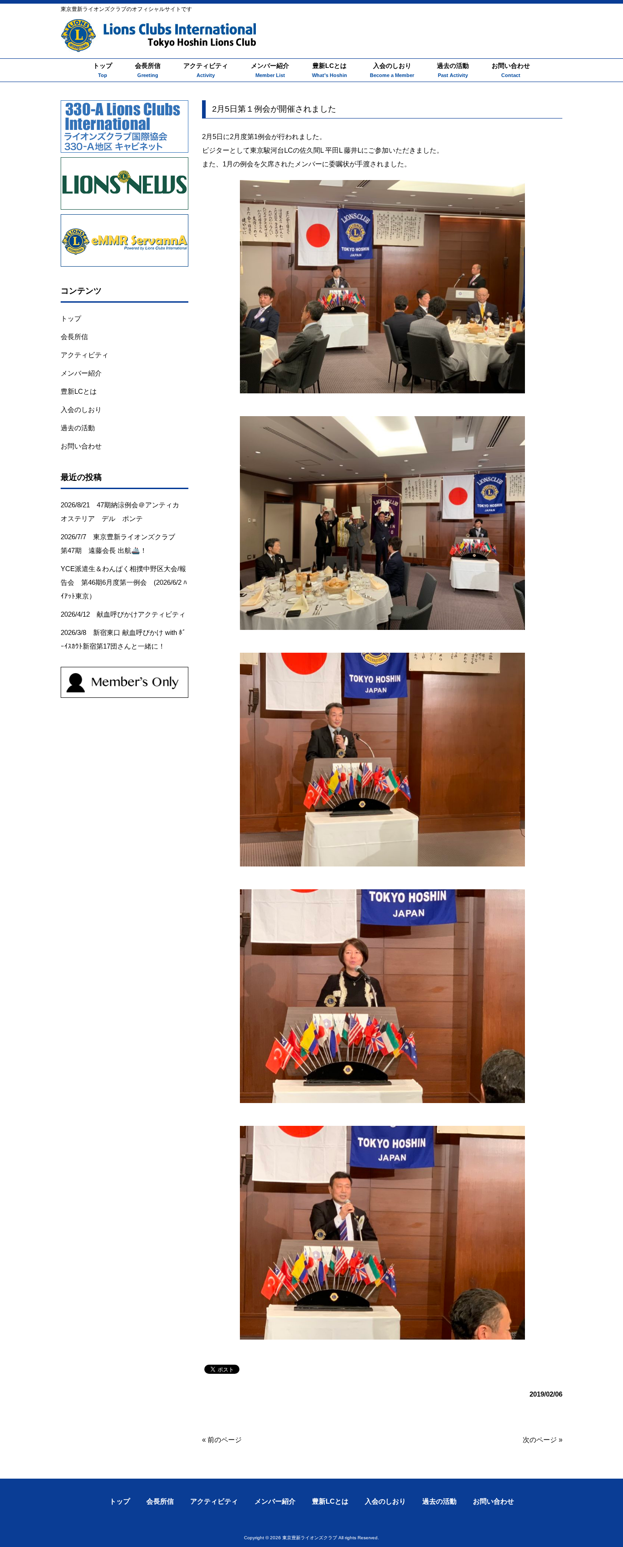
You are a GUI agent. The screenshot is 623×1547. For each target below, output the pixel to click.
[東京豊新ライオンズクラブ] (159, 41)
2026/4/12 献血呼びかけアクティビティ (123, 614)
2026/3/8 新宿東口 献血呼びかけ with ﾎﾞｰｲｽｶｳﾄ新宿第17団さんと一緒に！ (123, 639)
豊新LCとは (79, 391)
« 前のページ (222, 1440)
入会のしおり (81, 409)
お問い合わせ (81, 446)
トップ (71, 318)
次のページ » (542, 1440)
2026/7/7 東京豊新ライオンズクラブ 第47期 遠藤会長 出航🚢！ (121, 543)
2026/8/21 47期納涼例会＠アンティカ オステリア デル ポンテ (123, 511)
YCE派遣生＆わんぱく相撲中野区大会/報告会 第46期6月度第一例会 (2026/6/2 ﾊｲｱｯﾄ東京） (124, 582)
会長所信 (74, 336)
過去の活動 (78, 428)
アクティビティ (85, 355)
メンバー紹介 (81, 373)
